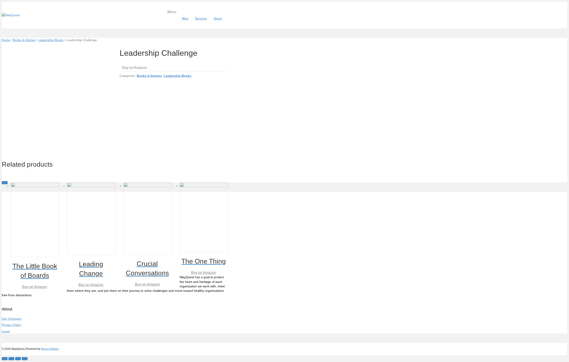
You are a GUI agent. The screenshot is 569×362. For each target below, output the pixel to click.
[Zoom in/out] (25, 358)
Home (6, 40)
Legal (6, 331)
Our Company (12, 318)
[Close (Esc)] (5, 358)
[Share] (11, 358)
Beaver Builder (50, 348)
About (218, 18)
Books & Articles (24, 40)
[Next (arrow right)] (5, 182)
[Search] (226, 18)
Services (201, 18)
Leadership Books (50, 40)
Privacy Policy (11, 325)
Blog (185, 18)
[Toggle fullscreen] (18, 358)
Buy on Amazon (134, 68)
